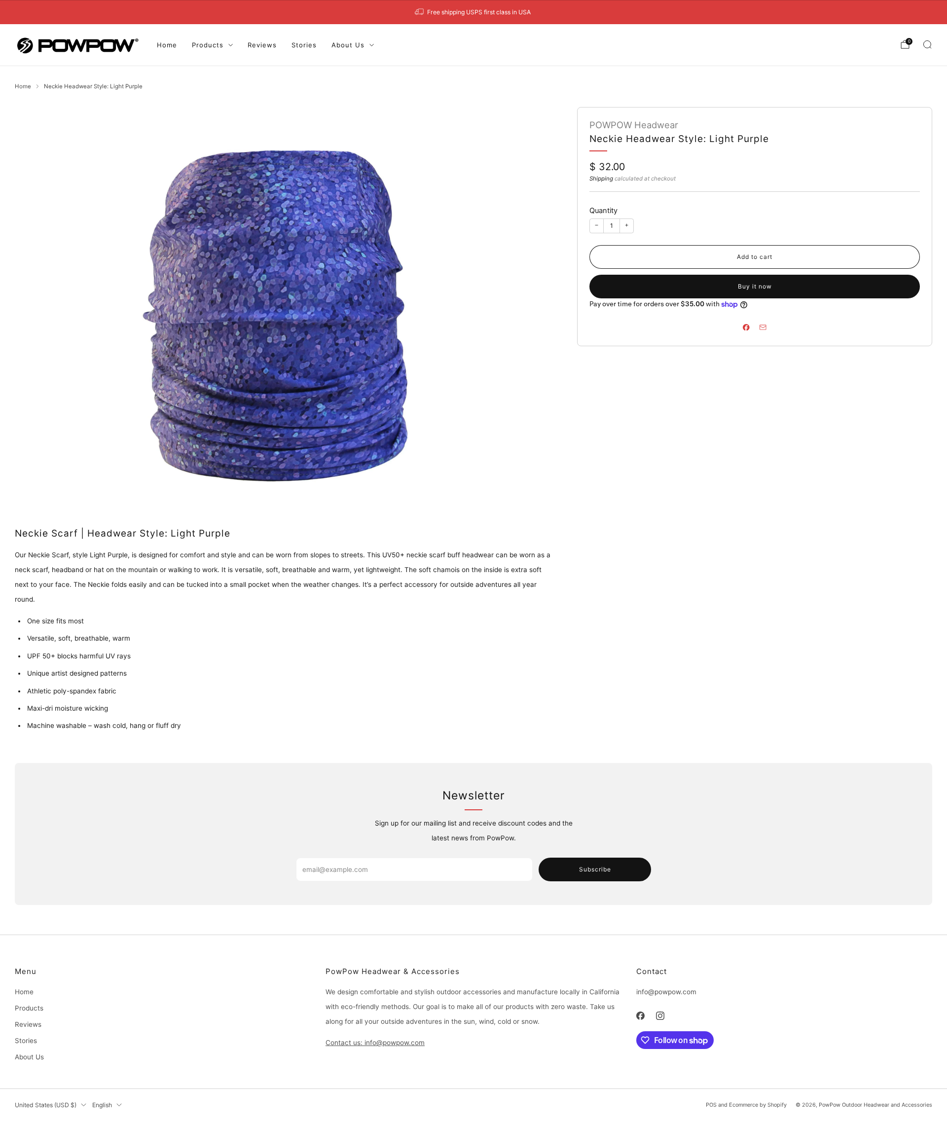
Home (167, 45)
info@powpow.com (666, 992)
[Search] (927, 44)
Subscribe (595, 869)
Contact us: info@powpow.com (375, 1043)
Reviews (262, 45)
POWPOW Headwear (633, 124)
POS (711, 1104)
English (102, 1105)
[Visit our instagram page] (661, 1016)
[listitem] (473, 12)
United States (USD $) (45, 1105)
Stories (304, 45)
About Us (347, 45)
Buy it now (755, 286)
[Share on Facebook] (746, 327)
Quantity (603, 210)
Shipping (601, 178)
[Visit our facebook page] (640, 1016)
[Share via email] (763, 327)
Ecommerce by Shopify (758, 1104)
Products (207, 45)
